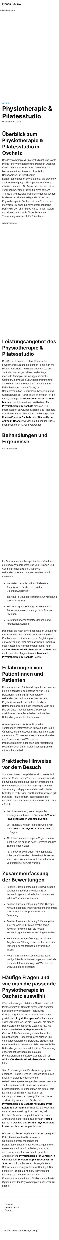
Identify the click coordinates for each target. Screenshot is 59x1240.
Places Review (11, 3)
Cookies (9, 1204)
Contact (9, 1210)
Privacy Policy (12, 1207)
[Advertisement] (29, 53)
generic (6, 103)
